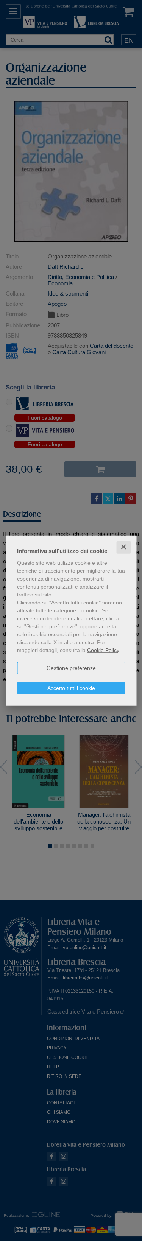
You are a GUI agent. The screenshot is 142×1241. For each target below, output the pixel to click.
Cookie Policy (103, 650)
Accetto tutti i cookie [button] (71, 688)
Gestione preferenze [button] (71, 668)
